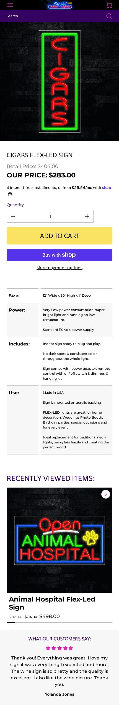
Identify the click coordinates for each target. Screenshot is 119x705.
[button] (19, 622)
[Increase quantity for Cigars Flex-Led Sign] (87, 216)
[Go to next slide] (105, 494)
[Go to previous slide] (93, 494)
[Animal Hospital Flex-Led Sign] (59, 540)
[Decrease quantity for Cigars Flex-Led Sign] (13, 216)
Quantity (15, 204)
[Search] (106, 16)
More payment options (59, 267)
